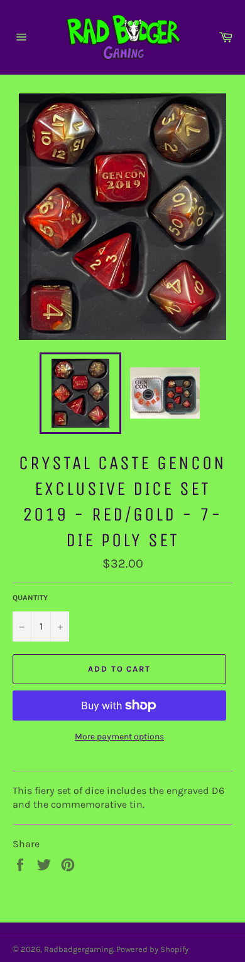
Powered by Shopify (152, 949)
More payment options (119, 736)
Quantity (30, 597)
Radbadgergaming (78, 949)
